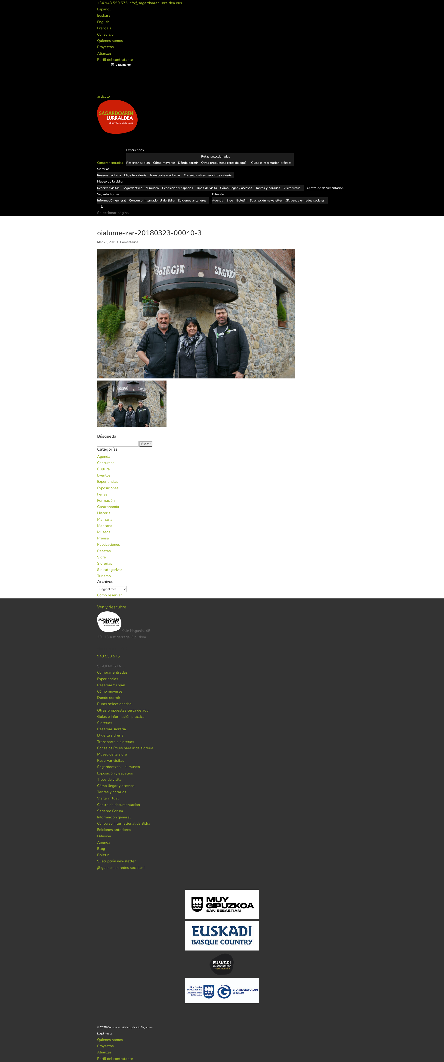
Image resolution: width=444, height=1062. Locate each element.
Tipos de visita (206, 188)
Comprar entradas (112, 672)
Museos (103, 532)
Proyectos (105, 47)
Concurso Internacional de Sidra (152, 200)
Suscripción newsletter (266, 200)
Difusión (104, 836)
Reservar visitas (108, 188)
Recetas (104, 551)
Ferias (102, 494)
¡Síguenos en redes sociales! (305, 200)
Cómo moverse (164, 163)
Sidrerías (104, 563)
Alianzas (104, 53)
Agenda (217, 200)
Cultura (103, 469)
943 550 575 (108, 656)
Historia (104, 513)
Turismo (104, 576)
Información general (111, 200)
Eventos (104, 475)
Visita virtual (292, 188)
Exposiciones (108, 488)
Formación (106, 500)
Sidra (101, 557)
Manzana (104, 519)
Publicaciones (108, 544)
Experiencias (107, 481)
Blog (229, 200)
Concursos (105, 462)
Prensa (103, 538)
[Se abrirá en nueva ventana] (125, 666)
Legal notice (104, 1033)
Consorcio (105, 34)
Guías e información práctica (271, 163)
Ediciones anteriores (192, 200)
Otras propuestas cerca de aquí (223, 163)
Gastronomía (108, 506)
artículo (104, 96)
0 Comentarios (127, 242)
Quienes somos (110, 40)
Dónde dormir (188, 163)
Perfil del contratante (115, 59)
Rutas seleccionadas (215, 156)
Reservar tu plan (138, 163)
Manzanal (105, 525)
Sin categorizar (109, 569)
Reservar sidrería (109, 175)
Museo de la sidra (112, 754)
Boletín (241, 200)
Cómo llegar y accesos (236, 188)
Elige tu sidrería (135, 175)
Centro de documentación (118, 804)
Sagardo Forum (110, 811)
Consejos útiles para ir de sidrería (207, 175)
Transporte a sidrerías (165, 175)
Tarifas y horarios (268, 188)
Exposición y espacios (177, 188)
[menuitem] (104, 9)
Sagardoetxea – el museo (141, 188)
